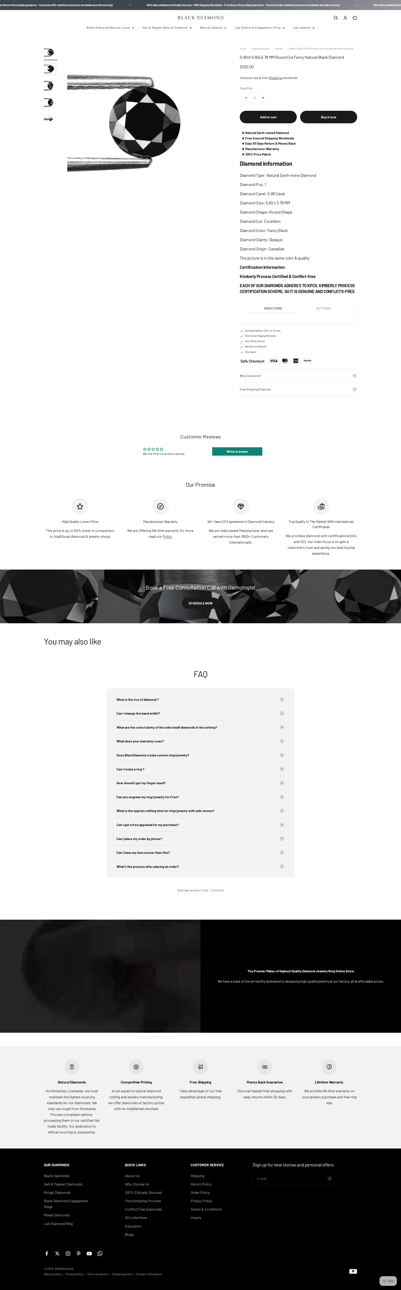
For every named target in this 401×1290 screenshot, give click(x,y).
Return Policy (201, 1184)
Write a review (237, 451)
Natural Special (211, 27)
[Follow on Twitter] (57, 1253)
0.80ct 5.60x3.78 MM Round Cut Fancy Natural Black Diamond (321, 48)
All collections (136, 1217)
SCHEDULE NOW (201, 603)
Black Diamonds (261, 48)
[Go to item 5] (50, 119)
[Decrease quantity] (246, 98)
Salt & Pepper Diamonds (63, 1184)
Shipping (275, 78)
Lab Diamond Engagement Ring (257, 27)
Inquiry (196, 1217)
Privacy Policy (201, 1200)
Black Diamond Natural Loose (108, 27)
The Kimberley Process (143, 1200)
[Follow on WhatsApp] (100, 1253)
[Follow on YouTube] (89, 1253)
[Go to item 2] (50, 69)
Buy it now (328, 117)
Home (243, 48)
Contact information (149, 1274)
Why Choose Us (137, 1184)
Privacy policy (74, 1274)
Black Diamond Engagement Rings (66, 1203)
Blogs (129, 1234)
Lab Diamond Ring (58, 1223)
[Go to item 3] (50, 86)
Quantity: (246, 88)
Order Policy (200, 1192)
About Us (132, 1175)
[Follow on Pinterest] (78, 1253)
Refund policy (52, 1274)
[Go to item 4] (50, 103)
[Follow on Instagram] (68, 1253)
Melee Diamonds (57, 1215)
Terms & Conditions (206, 1209)
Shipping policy (122, 1274)
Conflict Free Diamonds (143, 1209)
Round (279, 48)
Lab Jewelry (301, 27)
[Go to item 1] (50, 53)
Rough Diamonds (57, 1192)
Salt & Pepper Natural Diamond (165, 27)
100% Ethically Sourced (143, 1192)
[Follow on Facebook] (46, 1253)
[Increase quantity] (263, 98)
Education (133, 1226)
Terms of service (97, 1274)
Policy (167, 536)
